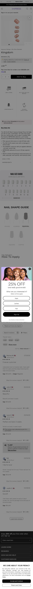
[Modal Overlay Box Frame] (16, 294)
